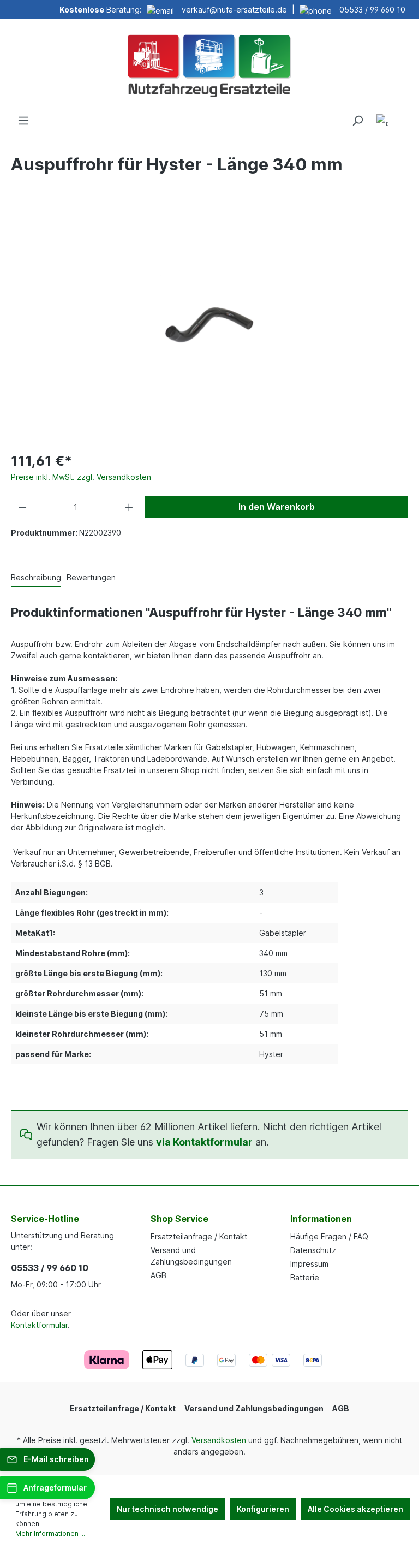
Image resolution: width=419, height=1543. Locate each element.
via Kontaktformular (204, 1142)
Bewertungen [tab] (91, 577)
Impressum (309, 1263)
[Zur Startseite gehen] (209, 64)
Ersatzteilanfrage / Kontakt (199, 1236)
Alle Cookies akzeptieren (355, 1509)
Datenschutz (313, 1250)
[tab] (36, 578)
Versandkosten (218, 1440)
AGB (158, 1275)
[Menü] (23, 120)
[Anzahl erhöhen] (129, 507)
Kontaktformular (39, 1325)
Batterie (304, 1277)
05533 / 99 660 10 (372, 9)
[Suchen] (357, 120)
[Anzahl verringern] (22, 507)
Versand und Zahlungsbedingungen (254, 1408)
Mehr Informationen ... (50, 1533)
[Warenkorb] (401, 117)
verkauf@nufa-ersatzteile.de (234, 9)
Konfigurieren (263, 1509)
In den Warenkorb (276, 506)
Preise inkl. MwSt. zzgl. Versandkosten (81, 477)
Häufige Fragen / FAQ (329, 1236)
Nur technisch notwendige (167, 1509)
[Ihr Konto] (382, 122)
